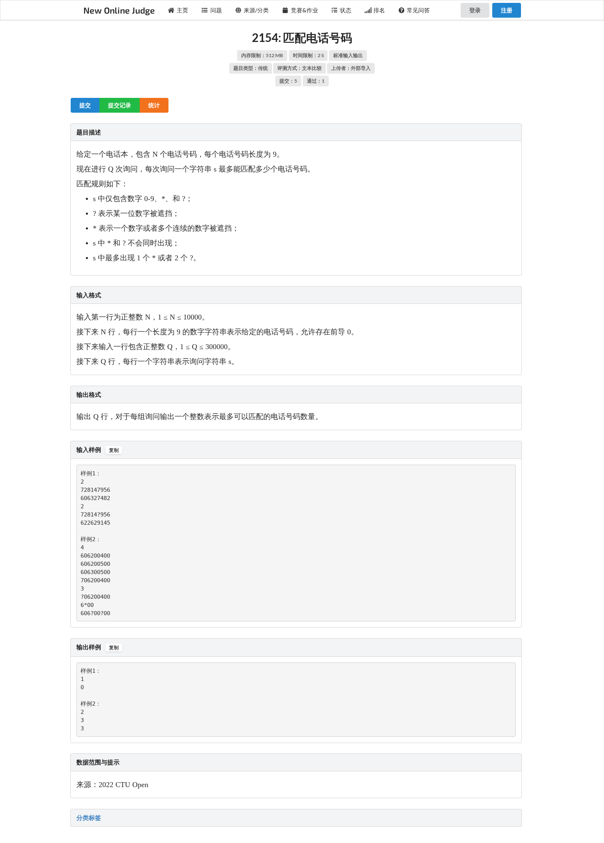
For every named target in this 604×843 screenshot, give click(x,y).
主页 (182, 10)
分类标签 (88, 817)
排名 (379, 10)
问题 (216, 10)
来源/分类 (256, 10)
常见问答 (418, 10)
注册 (506, 10)
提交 (85, 105)
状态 (345, 10)
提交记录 (119, 105)
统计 (154, 105)
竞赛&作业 (304, 10)
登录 (475, 10)
